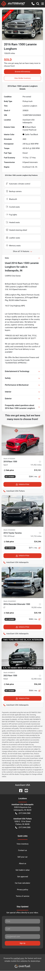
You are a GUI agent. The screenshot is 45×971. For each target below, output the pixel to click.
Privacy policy (22, 890)
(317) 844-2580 (24, 813)
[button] (33, 3)
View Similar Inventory (22, 78)
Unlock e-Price (24, 484)
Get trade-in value (23, 870)
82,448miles (36, 679)
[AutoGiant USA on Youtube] (25, 790)
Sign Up (22, 943)
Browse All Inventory (22, 72)
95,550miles (36, 607)
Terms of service (22, 896)
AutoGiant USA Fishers (13, 491)
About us (22, 863)
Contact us (22, 850)
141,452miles (36, 465)
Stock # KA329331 (9, 601)
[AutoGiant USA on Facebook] (20, 790)
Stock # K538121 (9, 672)
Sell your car (22, 857)
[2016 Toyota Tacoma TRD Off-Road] (22, 511)
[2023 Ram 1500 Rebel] (22, 653)
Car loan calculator (22, 883)
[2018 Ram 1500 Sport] (22, 439)
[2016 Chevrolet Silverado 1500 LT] (22, 582)
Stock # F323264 (9, 458)
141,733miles (36, 536)
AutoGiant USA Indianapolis (15, 562)
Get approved (22, 877)
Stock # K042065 (9, 530)
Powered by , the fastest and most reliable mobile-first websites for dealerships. (22, 959)
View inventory (22, 844)
